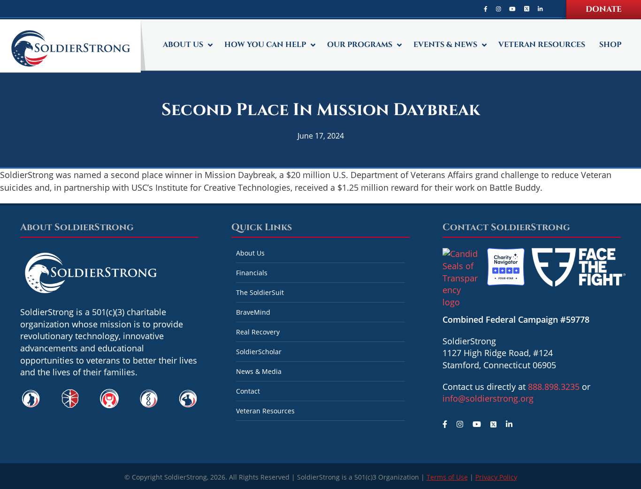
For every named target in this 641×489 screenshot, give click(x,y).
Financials (251, 272)
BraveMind (253, 312)
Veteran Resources (265, 410)
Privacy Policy (496, 477)
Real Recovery (258, 331)
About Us (250, 252)
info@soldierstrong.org (488, 398)
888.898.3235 (554, 386)
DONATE (604, 9)
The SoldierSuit (260, 292)
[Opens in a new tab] (486, 9)
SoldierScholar (259, 351)
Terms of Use (447, 477)
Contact (248, 391)
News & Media (259, 371)
